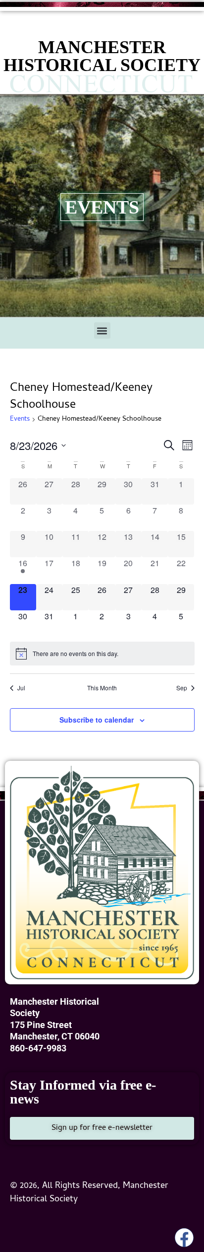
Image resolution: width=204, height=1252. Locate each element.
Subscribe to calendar (96, 720)
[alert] (102, 653)
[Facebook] (184, 1237)
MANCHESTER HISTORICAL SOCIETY (102, 56)
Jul (21, 688)
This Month (102, 688)
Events (20, 420)
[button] (102, 330)
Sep (181, 688)
